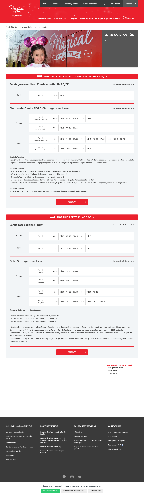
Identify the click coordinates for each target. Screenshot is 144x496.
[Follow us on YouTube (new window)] (80, 477)
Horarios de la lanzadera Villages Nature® (52, 452)
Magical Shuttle (11, 27)
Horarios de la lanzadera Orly (50, 446)
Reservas (55, 4)
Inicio (45, 4)
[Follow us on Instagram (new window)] (72, 477)
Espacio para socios (81, 436)
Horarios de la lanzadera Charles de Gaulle (53, 433)
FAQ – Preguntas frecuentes (118, 432)
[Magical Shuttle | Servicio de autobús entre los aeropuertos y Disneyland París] (17, 9)
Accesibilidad (10, 460)
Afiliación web (79, 432)
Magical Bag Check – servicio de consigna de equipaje (88, 441)
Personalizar (96, 491)
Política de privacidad (13, 451)
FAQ (103, 4)
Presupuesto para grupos (117, 440)
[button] (130, 3)
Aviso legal (10, 455)
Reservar (72, 202)
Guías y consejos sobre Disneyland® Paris (19, 437)
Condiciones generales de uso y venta (19, 447)
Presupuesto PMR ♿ (115, 445)
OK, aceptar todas (50, 491)
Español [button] (129, 4)
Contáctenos (115, 4)
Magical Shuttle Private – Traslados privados (86, 448)
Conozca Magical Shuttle (15, 432)
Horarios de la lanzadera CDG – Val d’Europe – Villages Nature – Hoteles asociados (53, 440)
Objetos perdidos (114, 449)
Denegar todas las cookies (73, 491)
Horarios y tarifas (71, 4)
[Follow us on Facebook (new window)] (64, 477)
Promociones (11, 442)
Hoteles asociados (89, 4)
